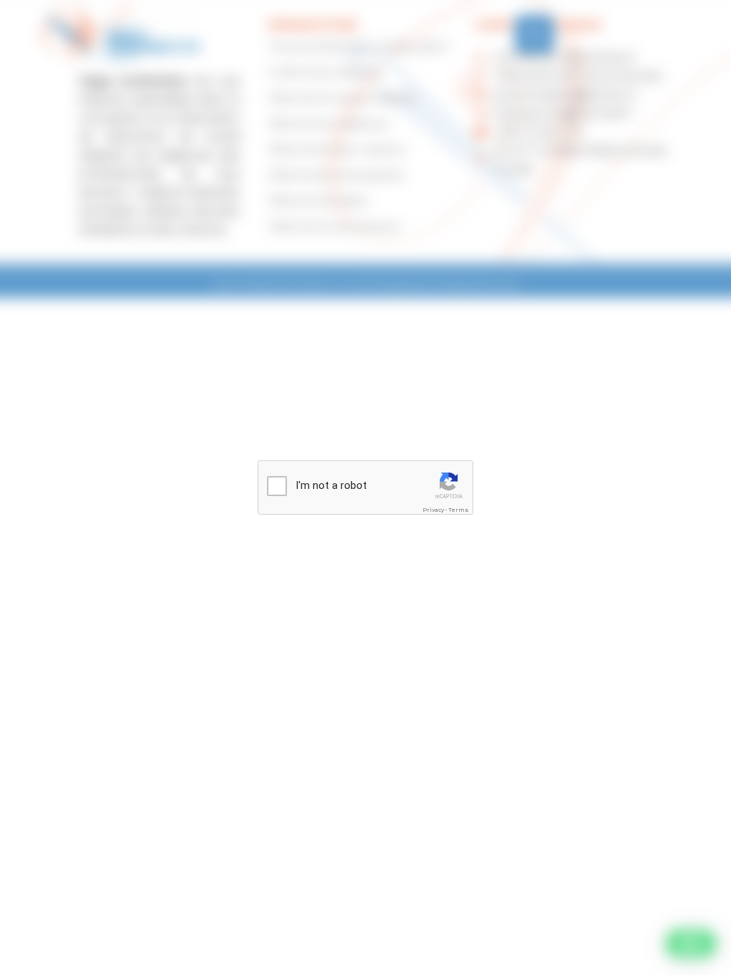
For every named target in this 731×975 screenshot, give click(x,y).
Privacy (433, 509)
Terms (458, 509)
